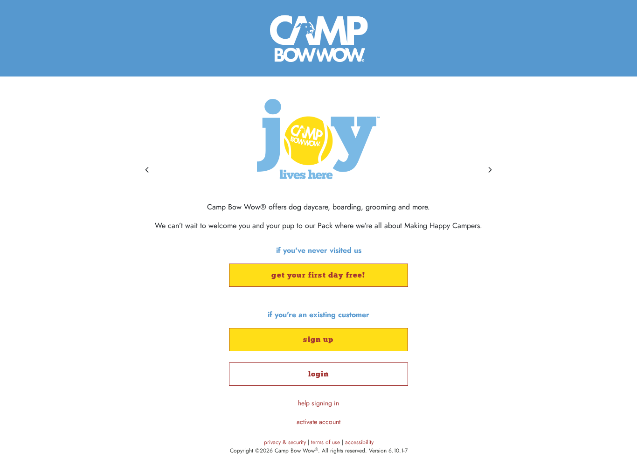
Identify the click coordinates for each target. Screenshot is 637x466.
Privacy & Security (286, 442)
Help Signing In (318, 403)
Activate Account (318, 421)
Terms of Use (326, 442)
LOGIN (318, 373)
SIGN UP (318, 339)
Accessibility (359, 442)
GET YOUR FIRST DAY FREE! (318, 275)
